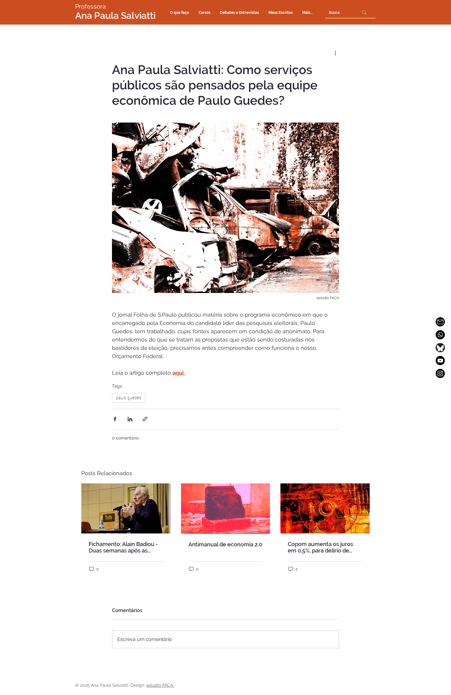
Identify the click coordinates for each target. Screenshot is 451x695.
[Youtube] (440, 360)
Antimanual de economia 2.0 (225, 544)
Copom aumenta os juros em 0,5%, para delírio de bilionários (320, 547)
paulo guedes (128, 397)
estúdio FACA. (160, 685)
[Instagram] (440, 373)
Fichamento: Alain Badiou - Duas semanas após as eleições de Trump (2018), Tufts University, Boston (123, 547)
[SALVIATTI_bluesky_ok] (440, 347)
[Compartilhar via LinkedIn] (130, 419)
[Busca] (364, 12)
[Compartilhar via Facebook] (115, 419)
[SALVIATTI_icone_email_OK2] (440, 321)
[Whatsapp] (440, 334)
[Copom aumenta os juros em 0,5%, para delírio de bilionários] (325, 508)
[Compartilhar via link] (145, 419)
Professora (90, 6)
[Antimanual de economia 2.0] (225, 508)
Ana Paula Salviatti (115, 15)
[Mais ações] (335, 53)
